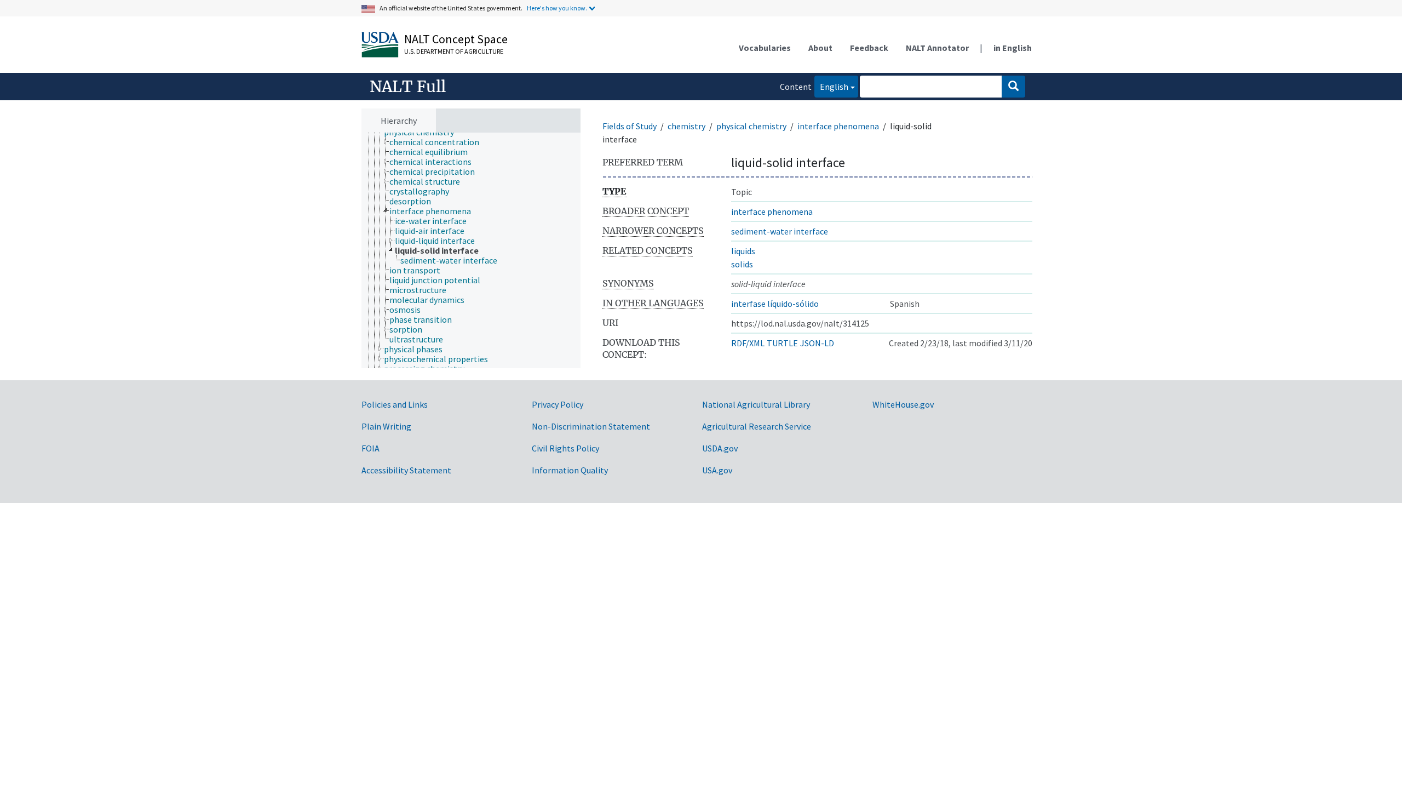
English (831, 86)
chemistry (686, 126)
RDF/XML (748, 343)
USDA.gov (720, 448)
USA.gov (717, 470)
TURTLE (782, 343)
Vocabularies (765, 47)
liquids (743, 250)
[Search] (1013, 87)
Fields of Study (629, 126)
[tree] (471, 251)
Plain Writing (386, 426)
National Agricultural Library (756, 404)
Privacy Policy (557, 404)
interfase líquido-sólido (775, 303)
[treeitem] (439, 142)
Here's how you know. (557, 8)
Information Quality (570, 470)
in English (1012, 47)
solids (742, 264)
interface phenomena (838, 126)
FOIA (370, 448)
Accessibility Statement (406, 470)
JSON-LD (817, 343)
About (820, 47)
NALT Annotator (937, 47)
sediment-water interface (779, 231)
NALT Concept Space (456, 39)
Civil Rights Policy (565, 448)
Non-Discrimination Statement (591, 426)
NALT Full (408, 86)
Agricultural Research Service (756, 426)
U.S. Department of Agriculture (453, 51)
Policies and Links (394, 404)
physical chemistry (751, 126)
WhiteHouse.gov (903, 404)
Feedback (869, 47)
